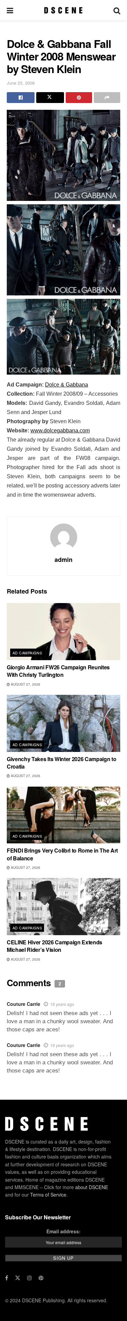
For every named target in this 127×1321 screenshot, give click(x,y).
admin (63, 559)
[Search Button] (116, 10)
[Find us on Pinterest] (41, 1277)
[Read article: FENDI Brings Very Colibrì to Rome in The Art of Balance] (63, 815)
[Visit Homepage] (63, 10)
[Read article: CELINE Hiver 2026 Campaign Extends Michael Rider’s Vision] (63, 906)
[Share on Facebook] (21, 97)
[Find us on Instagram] (29, 1277)
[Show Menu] (10, 10)
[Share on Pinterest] (79, 97)
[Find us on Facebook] (6, 1277)
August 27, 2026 (25, 684)
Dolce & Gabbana (66, 385)
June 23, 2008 (21, 83)
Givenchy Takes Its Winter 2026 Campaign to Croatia (62, 762)
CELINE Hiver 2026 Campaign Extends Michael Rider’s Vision (54, 946)
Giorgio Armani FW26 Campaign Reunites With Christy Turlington (58, 671)
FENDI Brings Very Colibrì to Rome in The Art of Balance (62, 854)
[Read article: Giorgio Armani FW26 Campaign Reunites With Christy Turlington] (63, 631)
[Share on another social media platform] (107, 97)
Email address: (63, 1231)
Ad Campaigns (27, 652)
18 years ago (62, 1004)
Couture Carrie (23, 1003)
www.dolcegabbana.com (60, 430)
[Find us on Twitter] (17, 1277)
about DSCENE (91, 1186)
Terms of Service (48, 1194)
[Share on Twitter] (50, 97)
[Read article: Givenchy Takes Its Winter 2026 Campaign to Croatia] (63, 723)
